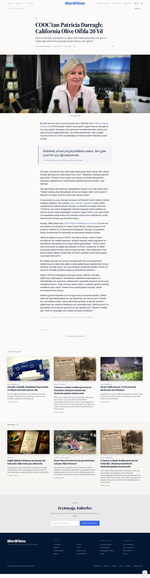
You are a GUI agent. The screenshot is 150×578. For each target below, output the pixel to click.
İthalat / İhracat (81, 550)
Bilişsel (56, 553)
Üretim (30, 3)
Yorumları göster (76, 336)
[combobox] (71, 9)
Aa (74, 46)
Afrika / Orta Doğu (62, 457)
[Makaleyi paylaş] (113, 46)
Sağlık (18, 3)
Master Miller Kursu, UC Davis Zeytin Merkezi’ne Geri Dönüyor (118, 388)
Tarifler (115, 3)
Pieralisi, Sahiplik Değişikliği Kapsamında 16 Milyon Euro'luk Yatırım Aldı (27, 388)
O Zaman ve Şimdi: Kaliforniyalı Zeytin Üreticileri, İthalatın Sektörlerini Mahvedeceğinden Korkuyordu (72, 390)
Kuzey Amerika (60, 384)
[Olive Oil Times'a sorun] (144, 572)
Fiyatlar (79, 544)
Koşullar (128, 566)
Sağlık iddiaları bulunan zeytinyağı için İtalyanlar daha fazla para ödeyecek (26, 462)
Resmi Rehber (127, 550)
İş (24, 3)
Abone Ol (106, 566)
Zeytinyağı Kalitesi (105, 544)
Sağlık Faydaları (105, 547)
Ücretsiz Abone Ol (89, 523)
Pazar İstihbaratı (128, 544)
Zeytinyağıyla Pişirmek (107, 550)
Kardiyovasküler (59, 550)
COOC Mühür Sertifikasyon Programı (81, 223)
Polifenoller (57, 544)
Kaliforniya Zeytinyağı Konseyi (63, 317)
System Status (138, 566)
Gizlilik (121, 566)
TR (137, 3)
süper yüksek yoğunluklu (81, 203)
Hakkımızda (97, 566)
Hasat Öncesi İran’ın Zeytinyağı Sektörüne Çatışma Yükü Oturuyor (74, 462)
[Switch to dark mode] (142, 3)
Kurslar (127, 3)
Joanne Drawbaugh (45, 46)
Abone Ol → (138, 8)
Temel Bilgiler (103, 3)
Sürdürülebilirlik (82, 553)
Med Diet (56, 547)
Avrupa (10, 457)
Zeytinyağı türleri (85, 317)
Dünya (9, 3)
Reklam (114, 566)
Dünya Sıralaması (128, 547)
